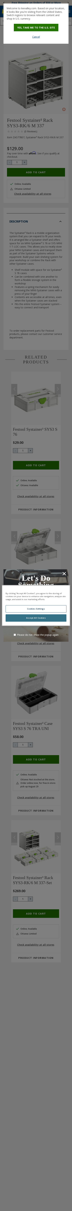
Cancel (36, 36)
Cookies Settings (36, 609)
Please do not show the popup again (38, 634)
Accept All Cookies (36, 618)
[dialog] (36, 23)
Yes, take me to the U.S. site (36, 27)
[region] (36, 605)
